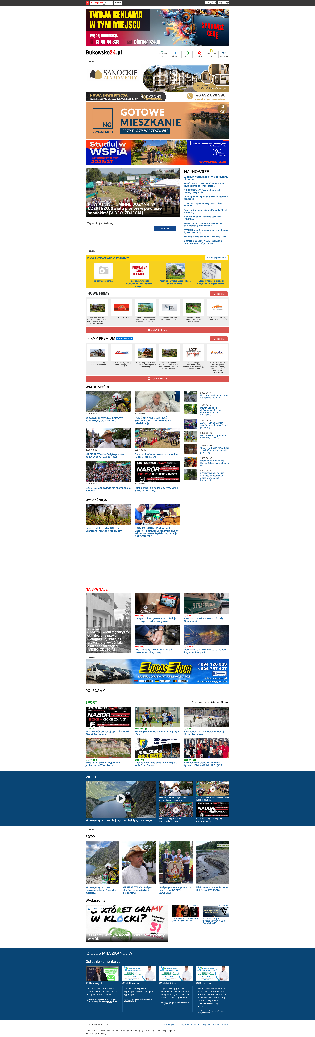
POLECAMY (95, 691)
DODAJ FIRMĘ (158, 329)
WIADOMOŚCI (97, 387)
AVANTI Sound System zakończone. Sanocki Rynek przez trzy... (206, 231)
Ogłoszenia (162, 55)
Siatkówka (215, 702)
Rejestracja (224, 2)
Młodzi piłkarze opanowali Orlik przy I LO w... (206, 236)
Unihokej (225, 702)
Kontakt (118, 2)
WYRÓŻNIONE (98, 500)
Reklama (109, 2)
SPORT (91, 702)
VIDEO (91, 777)
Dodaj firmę (97, 2)
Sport (187, 56)
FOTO (90, 837)
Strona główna (170, 1024)
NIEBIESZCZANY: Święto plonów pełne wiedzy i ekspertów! (203, 191)
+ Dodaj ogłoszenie (216, 257)
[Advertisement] (106, 564)
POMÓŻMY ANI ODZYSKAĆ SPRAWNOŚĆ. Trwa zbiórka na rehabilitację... (205, 184)
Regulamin (207, 1024)
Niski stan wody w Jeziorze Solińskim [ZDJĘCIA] (202, 217)
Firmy (174, 56)
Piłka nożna (197, 702)
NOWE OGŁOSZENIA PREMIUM (108, 257)
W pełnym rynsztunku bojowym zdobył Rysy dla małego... (206, 178)
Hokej (206, 702)
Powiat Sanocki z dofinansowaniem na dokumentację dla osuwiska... (203, 224)
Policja (199, 56)
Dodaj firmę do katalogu (189, 1024)
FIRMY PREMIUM (109, 338)
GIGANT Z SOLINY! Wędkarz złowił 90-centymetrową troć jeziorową (203, 242)
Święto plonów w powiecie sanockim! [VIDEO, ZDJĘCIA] (206, 198)
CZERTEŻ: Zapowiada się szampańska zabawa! (203, 204)
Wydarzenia (211, 55)
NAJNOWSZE (196, 171)
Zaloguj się (211, 2)
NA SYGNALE (97, 589)
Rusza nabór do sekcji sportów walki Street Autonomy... (205, 211)
